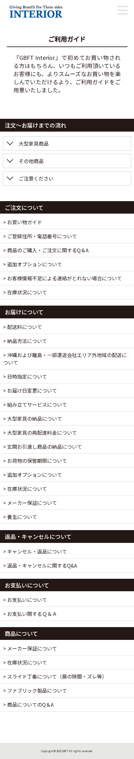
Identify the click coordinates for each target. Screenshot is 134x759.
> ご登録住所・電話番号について (40, 236)
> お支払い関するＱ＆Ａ (30, 613)
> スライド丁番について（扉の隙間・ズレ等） (55, 676)
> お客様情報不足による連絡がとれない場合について (62, 278)
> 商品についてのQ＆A (28, 704)
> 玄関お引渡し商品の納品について (42, 446)
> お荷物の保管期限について (35, 460)
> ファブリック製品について (35, 690)
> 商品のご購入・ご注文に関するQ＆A (46, 250)
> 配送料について (22, 327)
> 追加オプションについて (32, 264)
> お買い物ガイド (22, 222)
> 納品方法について (25, 341)
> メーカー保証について (30, 502)
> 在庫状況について (25, 292)
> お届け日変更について (30, 390)
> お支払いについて (25, 599)
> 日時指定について (25, 376)
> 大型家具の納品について (32, 418)
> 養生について (20, 516)
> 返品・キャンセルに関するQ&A (40, 565)
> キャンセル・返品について (35, 551)
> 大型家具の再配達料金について (40, 432)
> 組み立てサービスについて (35, 404)
